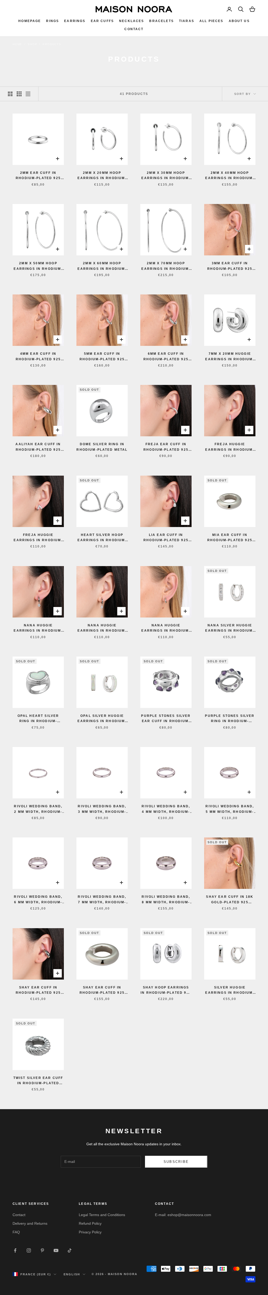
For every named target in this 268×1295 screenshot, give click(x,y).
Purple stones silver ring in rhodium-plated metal (229, 719)
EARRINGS (74, 21)
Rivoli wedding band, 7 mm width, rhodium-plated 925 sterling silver (102, 900)
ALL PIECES (211, 21)
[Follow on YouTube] (56, 1250)
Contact (19, 1215)
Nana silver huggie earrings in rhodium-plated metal (229, 628)
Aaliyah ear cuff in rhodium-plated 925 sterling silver (38, 447)
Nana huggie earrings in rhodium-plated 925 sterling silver (38, 628)
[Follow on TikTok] (69, 1250)
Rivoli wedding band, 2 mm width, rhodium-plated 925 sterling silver (38, 809)
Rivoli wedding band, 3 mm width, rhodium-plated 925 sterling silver (102, 809)
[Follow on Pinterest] (42, 1250)
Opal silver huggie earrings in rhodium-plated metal (101, 719)
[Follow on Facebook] (15, 1250)
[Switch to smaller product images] (19, 94)
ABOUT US (239, 21)
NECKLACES (131, 21)
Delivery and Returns (30, 1223)
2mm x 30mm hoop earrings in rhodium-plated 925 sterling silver (165, 176)
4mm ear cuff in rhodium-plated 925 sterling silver (38, 357)
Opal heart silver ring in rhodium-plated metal (38, 719)
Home (17, 44)
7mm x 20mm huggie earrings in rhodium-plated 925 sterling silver (229, 357)
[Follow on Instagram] (28, 1250)
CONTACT (133, 29)
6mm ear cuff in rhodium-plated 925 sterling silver (165, 357)
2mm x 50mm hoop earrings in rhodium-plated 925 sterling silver (38, 266)
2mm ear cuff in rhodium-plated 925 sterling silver (38, 176)
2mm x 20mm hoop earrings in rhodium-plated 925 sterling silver (101, 176)
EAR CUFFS (102, 21)
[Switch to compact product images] (28, 94)
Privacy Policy (90, 1232)
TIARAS (186, 21)
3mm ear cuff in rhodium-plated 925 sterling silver (229, 266)
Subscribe (176, 1162)
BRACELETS (161, 21)
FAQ (16, 1232)
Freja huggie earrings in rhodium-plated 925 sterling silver (229, 447)
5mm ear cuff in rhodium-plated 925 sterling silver (102, 357)
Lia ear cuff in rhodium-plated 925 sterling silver (165, 538)
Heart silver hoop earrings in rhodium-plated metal (101, 538)
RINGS (52, 21)
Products (52, 44)
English (72, 1274)
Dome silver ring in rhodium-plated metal (101, 446)
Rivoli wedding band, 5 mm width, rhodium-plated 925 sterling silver (229, 809)
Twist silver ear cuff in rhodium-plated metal (38, 1081)
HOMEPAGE (29, 21)
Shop (32, 44)
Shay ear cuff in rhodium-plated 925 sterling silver (38, 991)
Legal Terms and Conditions (102, 1215)
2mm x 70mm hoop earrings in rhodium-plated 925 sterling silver (165, 266)
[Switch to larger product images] (10, 94)
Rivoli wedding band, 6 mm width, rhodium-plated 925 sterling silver (38, 900)
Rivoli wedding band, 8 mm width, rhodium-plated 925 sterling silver (166, 900)
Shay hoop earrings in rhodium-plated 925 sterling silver (166, 991)
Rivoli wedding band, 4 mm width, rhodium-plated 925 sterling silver (166, 809)
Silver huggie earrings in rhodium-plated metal (229, 991)
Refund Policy (90, 1223)
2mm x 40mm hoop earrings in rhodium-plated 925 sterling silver (229, 176)
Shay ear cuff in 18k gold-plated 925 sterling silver (229, 900)
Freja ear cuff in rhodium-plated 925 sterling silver (165, 447)
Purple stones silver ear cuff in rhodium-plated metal (166, 719)
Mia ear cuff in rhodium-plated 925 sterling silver (229, 538)
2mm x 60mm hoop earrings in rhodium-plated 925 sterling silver (101, 266)
